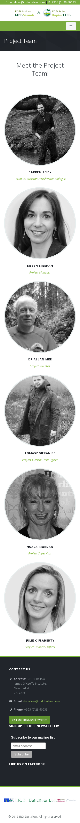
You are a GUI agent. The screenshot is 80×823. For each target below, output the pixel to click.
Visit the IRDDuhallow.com (29, 720)
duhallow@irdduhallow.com (27, 2)
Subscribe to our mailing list (33, 737)
